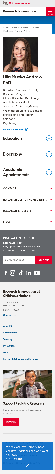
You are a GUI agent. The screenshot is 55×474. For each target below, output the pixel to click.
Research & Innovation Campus (20, 359)
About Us (8, 326)
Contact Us (9, 315)
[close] (27, 465)
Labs (6, 352)
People (35, 27)
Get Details (14, 459)
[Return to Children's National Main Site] (17, 3)
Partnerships (10, 332)
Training (7, 339)
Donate (11, 421)
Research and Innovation (15, 27)
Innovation (9, 345)
